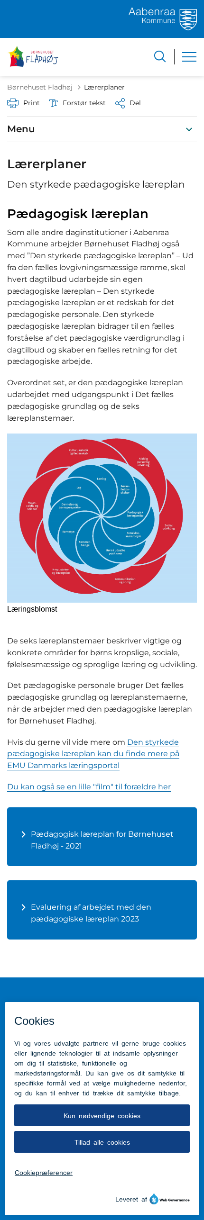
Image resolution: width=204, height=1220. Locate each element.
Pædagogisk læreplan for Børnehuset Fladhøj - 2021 (102, 840)
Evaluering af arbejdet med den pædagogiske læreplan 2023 (91, 913)
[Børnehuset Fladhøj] (33, 57)
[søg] (160, 56)
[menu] (189, 56)
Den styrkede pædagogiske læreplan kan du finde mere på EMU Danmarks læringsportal (93, 754)
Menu (21, 129)
